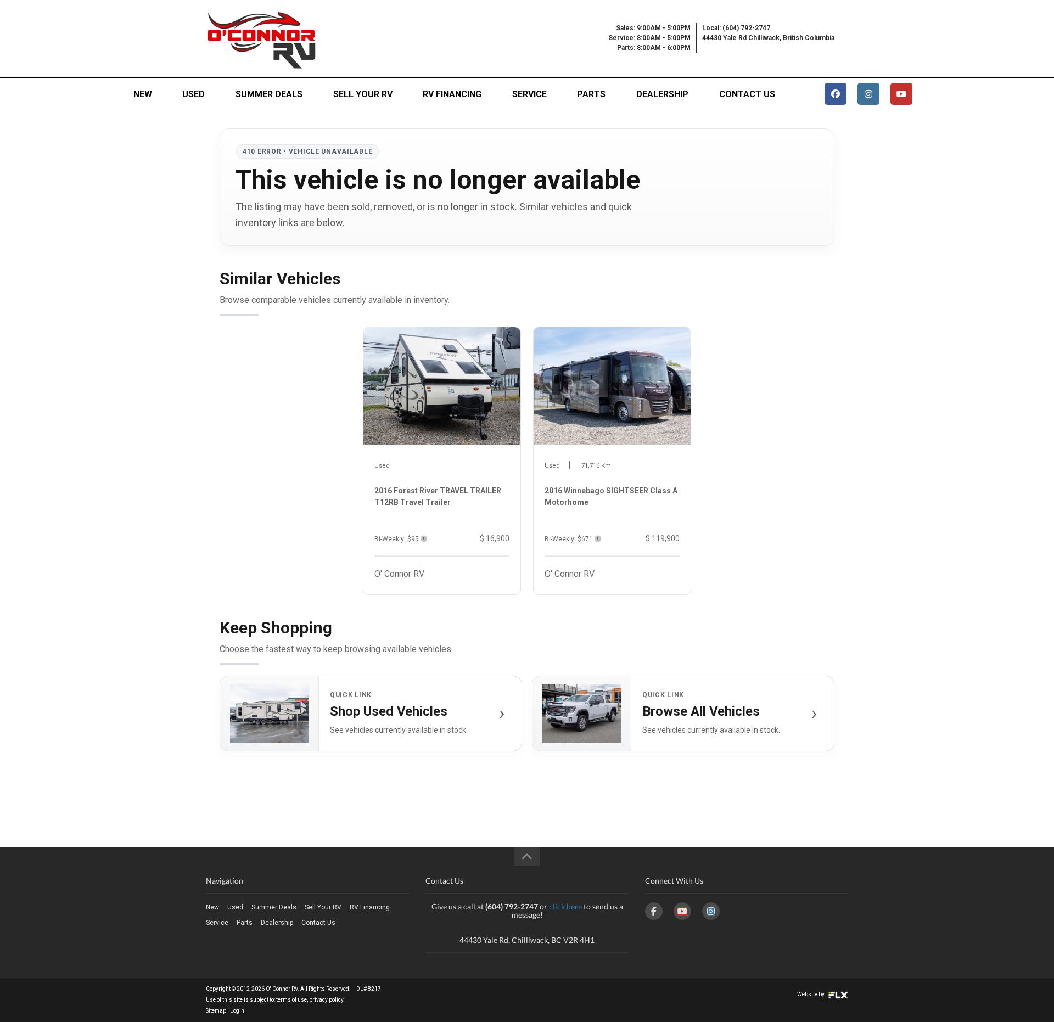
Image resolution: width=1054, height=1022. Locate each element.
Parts (591, 94)
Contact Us (747, 94)
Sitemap (216, 1011)
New (142, 94)
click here (565, 906)
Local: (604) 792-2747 (736, 28)
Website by (811, 994)
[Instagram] (711, 911)
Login (237, 1011)
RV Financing (452, 94)
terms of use (291, 1000)
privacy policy (326, 1000)
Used (193, 94)
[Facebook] (654, 911)
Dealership (662, 94)
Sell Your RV (363, 94)
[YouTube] (682, 911)
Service (529, 94)
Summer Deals (269, 94)
